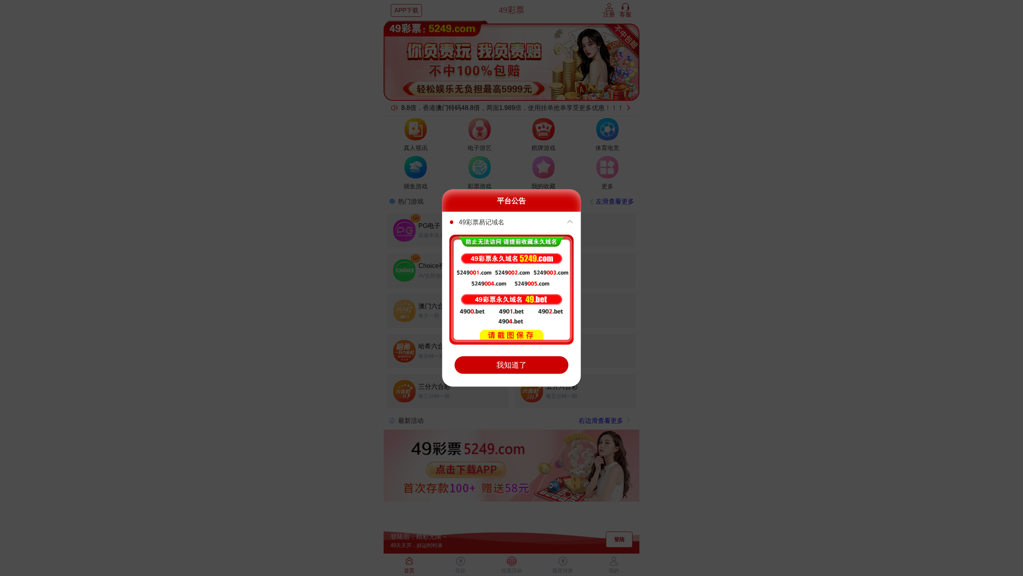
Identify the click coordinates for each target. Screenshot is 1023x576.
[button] (511, 222)
